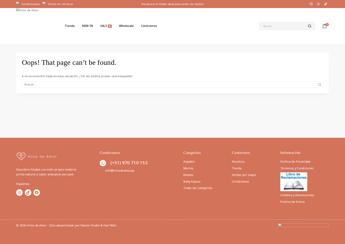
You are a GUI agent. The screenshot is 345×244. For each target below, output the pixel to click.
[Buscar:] (172, 84)
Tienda (70, 26)
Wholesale (126, 26)
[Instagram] (311, 4)
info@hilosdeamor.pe (119, 171)
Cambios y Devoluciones (297, 195)
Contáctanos (240, 181)
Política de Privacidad (295, 162)
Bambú (188, 175)
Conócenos (149, 26)
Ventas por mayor (244, 175)
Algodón (189, 162)
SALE (103, 26)
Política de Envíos (292, 202)
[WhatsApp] (318, 4)
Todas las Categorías (197, 188)
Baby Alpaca (191, 181)
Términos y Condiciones (297, 168)
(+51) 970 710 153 (129, 163)
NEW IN (87, 26)
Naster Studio (90, 225)
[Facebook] (36, 192)
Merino (188, 168)
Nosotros (238, 162)
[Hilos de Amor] (34, 26)
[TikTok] (326, 4)
